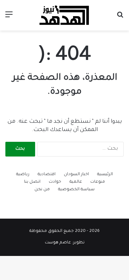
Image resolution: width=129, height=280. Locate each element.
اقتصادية (47, 174)
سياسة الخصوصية (76, 189)
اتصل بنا (32, 182)
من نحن (42, 189)
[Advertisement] (64, 98)
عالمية (76, 182)
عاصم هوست (58, 243)
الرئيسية (105, 174)
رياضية (22, 174)
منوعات (97, 182)
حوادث (55, 182)
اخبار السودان (76, 174)
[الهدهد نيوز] (64, 15)
